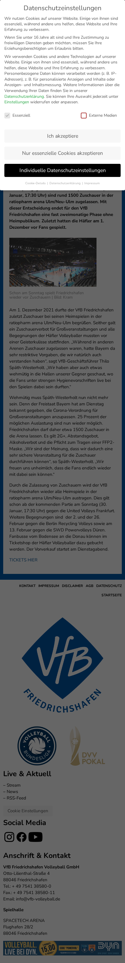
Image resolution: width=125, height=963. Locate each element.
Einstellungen (16, 102)
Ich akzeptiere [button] (62, 135)
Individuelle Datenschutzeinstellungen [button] (62, 170)
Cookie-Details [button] (36, 183)
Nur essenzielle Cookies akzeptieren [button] (62, 153)
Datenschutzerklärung (24, 96)
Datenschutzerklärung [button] (65, 183)
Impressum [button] (92, 183)
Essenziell (21, 115)
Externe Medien (103, 115)
